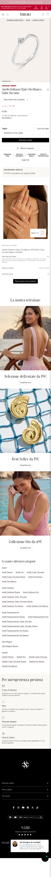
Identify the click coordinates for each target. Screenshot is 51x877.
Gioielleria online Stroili (15, 20)
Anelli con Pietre (38, 20)
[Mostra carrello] (48, 14)
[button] (25, 157)
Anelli (28, 20)
